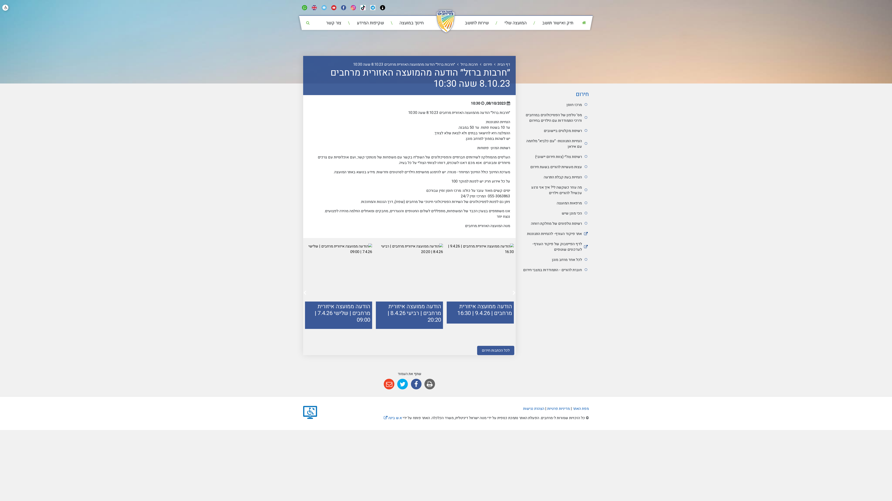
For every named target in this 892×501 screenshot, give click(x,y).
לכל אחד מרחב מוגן (567, 260)
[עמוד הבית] (584, 22)
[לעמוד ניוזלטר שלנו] (324, 7)
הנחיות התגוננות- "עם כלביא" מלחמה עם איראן (554, 143)
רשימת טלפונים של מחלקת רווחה (556, 223)
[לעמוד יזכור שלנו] (382, 7)
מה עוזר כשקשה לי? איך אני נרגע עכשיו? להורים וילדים (556, 190)
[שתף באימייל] (389, 384)
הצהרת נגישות (533, 408)
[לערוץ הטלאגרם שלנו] (373, 7)
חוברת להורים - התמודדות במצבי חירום (552, 270)
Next (304, 294)
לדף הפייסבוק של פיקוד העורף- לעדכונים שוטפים (557, 246)
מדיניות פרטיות (558, 408)
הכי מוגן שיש (572, 213)
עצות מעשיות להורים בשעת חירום (556, 167)
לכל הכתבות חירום (496, 350)
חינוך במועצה (411, 23)
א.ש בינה (393, 418)
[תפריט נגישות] (5, 8)
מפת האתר (581, 408)
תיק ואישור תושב (557, 23)
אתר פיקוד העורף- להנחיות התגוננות (554, 234)
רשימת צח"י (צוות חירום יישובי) (558, 157)
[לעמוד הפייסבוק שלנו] (343, 7)
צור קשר (333, 23)
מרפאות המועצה (569, 203)
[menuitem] (550, 23)
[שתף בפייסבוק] (416, 384)
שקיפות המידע (370, 23)
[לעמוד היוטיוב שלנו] (334, 7)
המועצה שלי (515, 23)
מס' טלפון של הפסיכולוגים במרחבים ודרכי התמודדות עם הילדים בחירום (554, 117)
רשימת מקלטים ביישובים (563, 131)
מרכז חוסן (574, 105)
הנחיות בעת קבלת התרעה (563, 177)
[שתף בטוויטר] (403, 384)
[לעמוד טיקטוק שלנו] (363, 7)
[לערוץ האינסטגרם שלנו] (353, 7)
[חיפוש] (308, 22)
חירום (582, 94)
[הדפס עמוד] (429, 384)
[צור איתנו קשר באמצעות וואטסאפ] (304, 7)
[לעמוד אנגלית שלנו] (314, 7)
